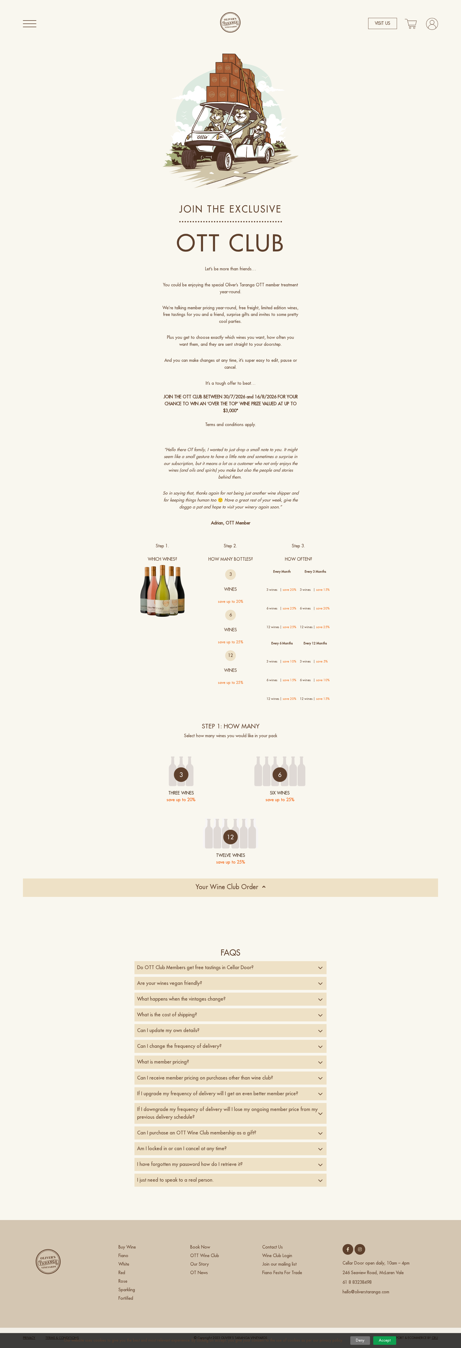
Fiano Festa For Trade (282, 1273)
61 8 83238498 (357, 1282)
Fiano (123, 1256)
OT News (199, 1273)
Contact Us (272, 1247)
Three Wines (181, 793)
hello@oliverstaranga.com (366, 1292)
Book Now (200, 1247)
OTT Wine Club (204, 1256)
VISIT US (382, 23)
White (123, 1264)
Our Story (199, 1264)
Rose (122, 1281)
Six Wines (280, 793)
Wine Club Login (277, 1256)
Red (121, 1273)
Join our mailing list (279, 1264)
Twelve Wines (230, 855)
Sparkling (126, 1290)
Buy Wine (127, 1247)
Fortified (125, 1298)
